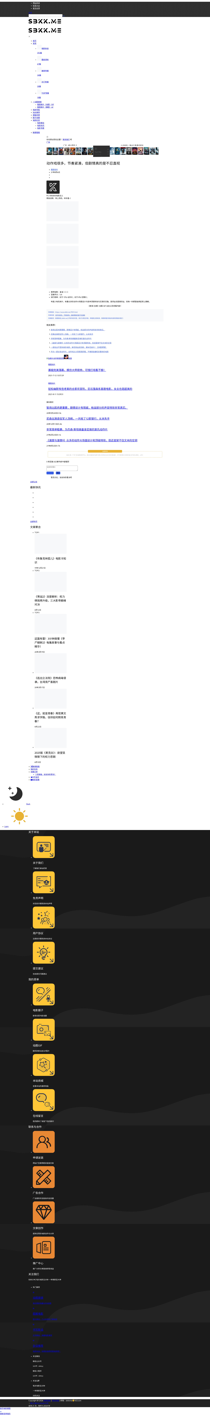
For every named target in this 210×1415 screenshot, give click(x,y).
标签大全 (36, 6)
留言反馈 (36, 8)
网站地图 (55, 1400)
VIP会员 (36, 777)
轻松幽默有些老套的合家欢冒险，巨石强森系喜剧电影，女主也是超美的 (90, 388)
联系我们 (66, 139)
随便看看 (47, 1400)
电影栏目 (36, 120)
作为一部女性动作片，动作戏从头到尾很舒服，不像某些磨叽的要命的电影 (80, 352)
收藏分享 (34, 772)
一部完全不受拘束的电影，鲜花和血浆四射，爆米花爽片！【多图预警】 (79, 347)
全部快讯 (33, 521)
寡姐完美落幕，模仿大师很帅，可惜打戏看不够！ (77, 370)
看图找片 (54, 169)
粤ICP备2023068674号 (39, 1403)
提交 (58, 473)
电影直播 (35, 780)
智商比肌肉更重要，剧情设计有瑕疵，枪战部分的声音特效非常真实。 (78, 330)
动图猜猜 (38, 102)
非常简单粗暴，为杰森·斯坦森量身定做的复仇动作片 (71, 338)
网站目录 (36, 3)
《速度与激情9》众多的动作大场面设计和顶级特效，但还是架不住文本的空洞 (81, 343)
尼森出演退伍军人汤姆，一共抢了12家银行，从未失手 (72, 334)
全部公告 (33, 482)
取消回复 (50, 473)
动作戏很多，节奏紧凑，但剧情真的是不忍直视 (70, 315)
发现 (34, 43)
